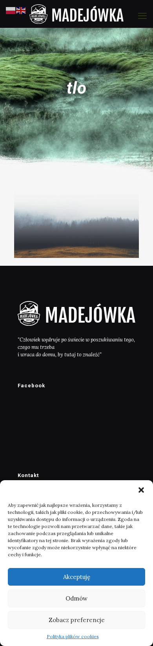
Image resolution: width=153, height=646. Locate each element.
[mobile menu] (142, 15)
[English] (21, 10)
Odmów (76, 598)
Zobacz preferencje (77, 620)
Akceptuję (76, 577)
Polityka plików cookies (73, 636)
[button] (141, 490)
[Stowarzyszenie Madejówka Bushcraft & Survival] (76, 14)
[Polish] (11, 10)
